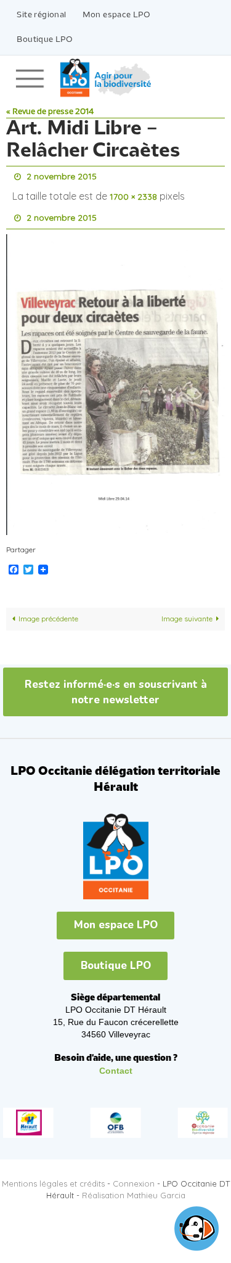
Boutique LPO (45, 39)
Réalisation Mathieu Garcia (133, 1186)
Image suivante (187, 610)
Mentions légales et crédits (53, 1175)
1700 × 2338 (133, 193)
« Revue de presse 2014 (50, 111)
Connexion (134, 1175)
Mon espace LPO (117, 15)
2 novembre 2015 (61, 175)
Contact (115, 1062)
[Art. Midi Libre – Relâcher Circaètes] (115, 376)
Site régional (41, 15)
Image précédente (48, 610)
